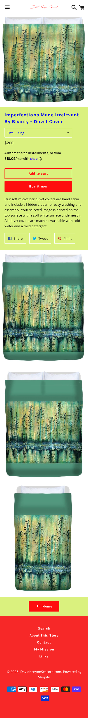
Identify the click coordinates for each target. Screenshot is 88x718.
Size (10, 133)
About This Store (44, 635)
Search (44, 628)
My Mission (44, 649)
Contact (44, 642)
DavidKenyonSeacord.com (40, 671)
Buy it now (38, 186)
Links (44, 656)
